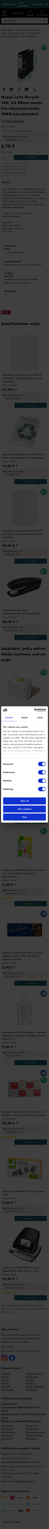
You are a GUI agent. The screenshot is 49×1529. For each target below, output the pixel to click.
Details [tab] (24, 717)
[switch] (42, 772)
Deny (24, 817)
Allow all (24, 800)
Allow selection (25, 809)
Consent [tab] (9, 717)
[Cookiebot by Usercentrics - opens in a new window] (34, 710)
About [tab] (40, 717)
